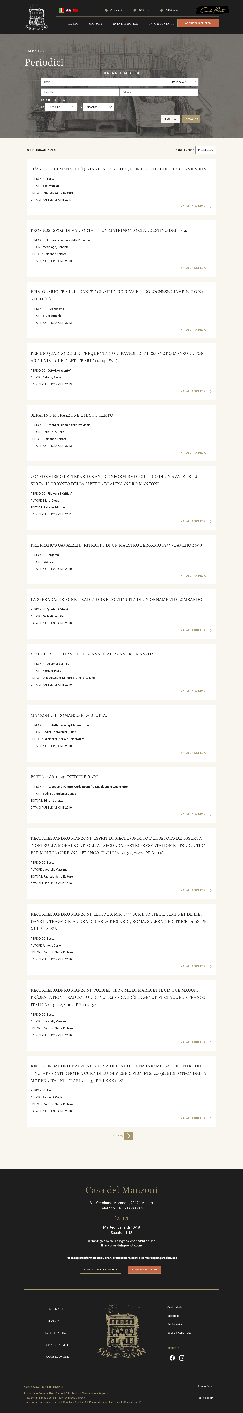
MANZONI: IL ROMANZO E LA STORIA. (69, 715)
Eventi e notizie (126, 23)
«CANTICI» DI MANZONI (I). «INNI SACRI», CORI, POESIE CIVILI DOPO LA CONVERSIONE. (120, 169)
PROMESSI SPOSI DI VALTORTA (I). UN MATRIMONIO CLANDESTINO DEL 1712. (109, 230)
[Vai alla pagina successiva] (128, 1136)
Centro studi (116, 10)
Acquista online (57, 1356)
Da (43, 107)
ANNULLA (170, 119)
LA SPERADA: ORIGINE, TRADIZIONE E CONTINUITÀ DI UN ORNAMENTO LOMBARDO (116, 599)
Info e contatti (161, 23)
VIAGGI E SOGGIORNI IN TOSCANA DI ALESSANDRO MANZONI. (94, 654)
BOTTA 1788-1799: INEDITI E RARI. (65, 776)
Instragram (181, 1359)
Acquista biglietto (198, 23)
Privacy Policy (205, 1386)
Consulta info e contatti (100, 1269)
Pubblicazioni (172, 10)
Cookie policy (205, 1398)
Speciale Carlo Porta (179, 1332)
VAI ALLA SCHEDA (194, 206)
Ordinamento (185, 150)
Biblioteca (144, 10)
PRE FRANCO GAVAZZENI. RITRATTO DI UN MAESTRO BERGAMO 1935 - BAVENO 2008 (116, 545)
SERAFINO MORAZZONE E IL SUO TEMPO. (72, 415)
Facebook (172, 1359)
